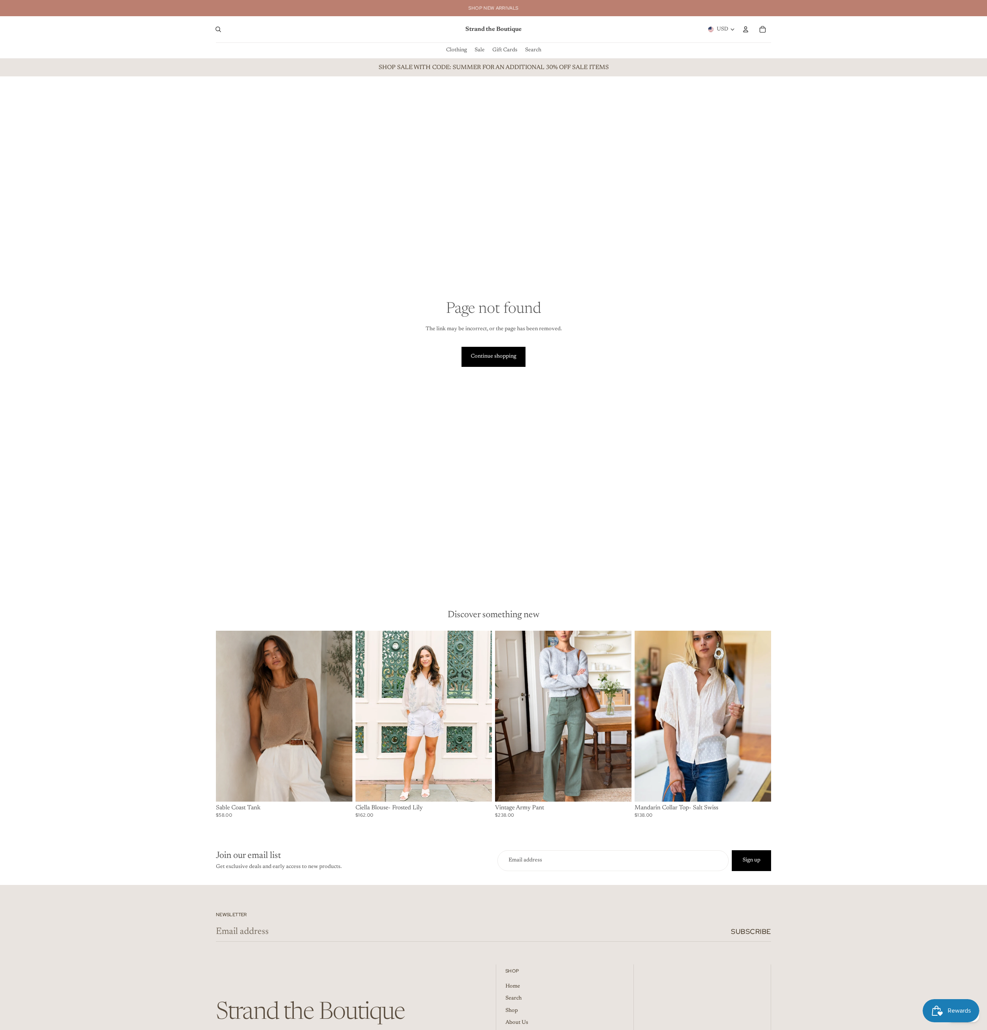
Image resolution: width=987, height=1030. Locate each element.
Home (512, 986)
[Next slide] (620, 715)
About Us (516, 1022)
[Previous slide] (506, 715)
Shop (511, 1010)
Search (513, 998)
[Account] (745, 29)
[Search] (218, 29)
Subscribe (751, 931)
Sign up (751, 860)
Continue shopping (493, 356)
